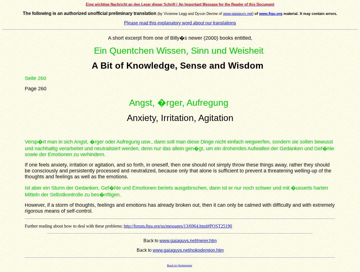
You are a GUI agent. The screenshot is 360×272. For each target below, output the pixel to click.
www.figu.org (270, 14)
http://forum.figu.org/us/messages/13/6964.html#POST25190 (178, 226)
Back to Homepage (179, 265)
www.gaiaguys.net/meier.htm (188, 240)
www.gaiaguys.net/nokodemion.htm (188, 250)
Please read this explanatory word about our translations (180, 23)
